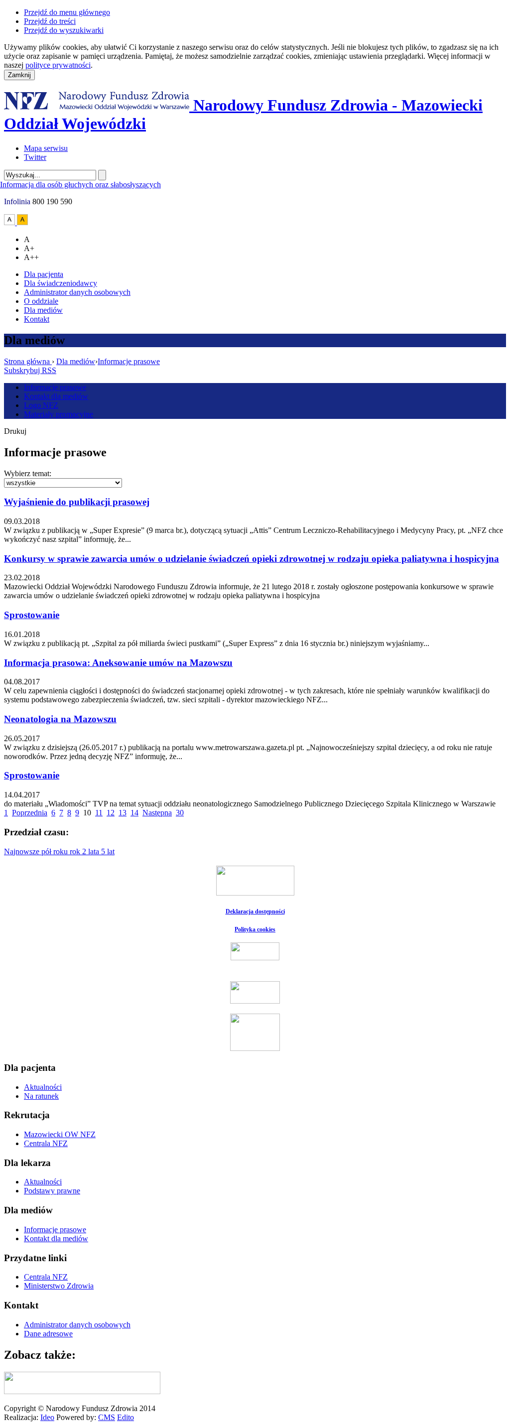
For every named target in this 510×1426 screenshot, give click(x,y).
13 (123, 812)
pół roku (55, 851)
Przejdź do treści (50, 21)
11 (99, 812)
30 (180, 812)
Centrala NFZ (46, 1143)
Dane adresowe (48, 1333)
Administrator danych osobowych (77, 292)
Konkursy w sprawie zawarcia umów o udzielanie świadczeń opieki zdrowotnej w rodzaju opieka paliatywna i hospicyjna (251, 558)
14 (134, 812)
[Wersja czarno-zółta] (22, 222)
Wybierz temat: (27, 473)
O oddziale (41, 301)
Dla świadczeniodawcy (60, 283)
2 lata (91, 851)
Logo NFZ (41, 405)
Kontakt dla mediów (56, 396)
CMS (106, 1417)
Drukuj (15, 431)
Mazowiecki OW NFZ (60, 1134)
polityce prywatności (58, 65)
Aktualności (43, 1087)
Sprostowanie (31, 615)
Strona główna (28, 361)
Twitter (35, 157)
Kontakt (36, 319)
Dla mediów (43, 310)
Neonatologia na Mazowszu (60, 719)
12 (111, 812)
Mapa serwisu (46, 148)
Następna (157, 812)
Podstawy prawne (52, 1190)
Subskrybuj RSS (30, 370)
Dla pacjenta (43, 274)
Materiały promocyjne (58, 414)
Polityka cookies (255, 929)
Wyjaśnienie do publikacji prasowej (76, 502)
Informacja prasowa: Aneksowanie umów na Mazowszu (118, 662)
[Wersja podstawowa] (10, 222)
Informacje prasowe (129, 361)
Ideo (47, 1417)
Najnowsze (22, 851)
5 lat (108, 851)
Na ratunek (41, 1096)
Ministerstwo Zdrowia (59, 1286)
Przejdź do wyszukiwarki (64, 30)
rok (76, 851)
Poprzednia (29, 812)
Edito (125, 1417)
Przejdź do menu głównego (67, 12)
